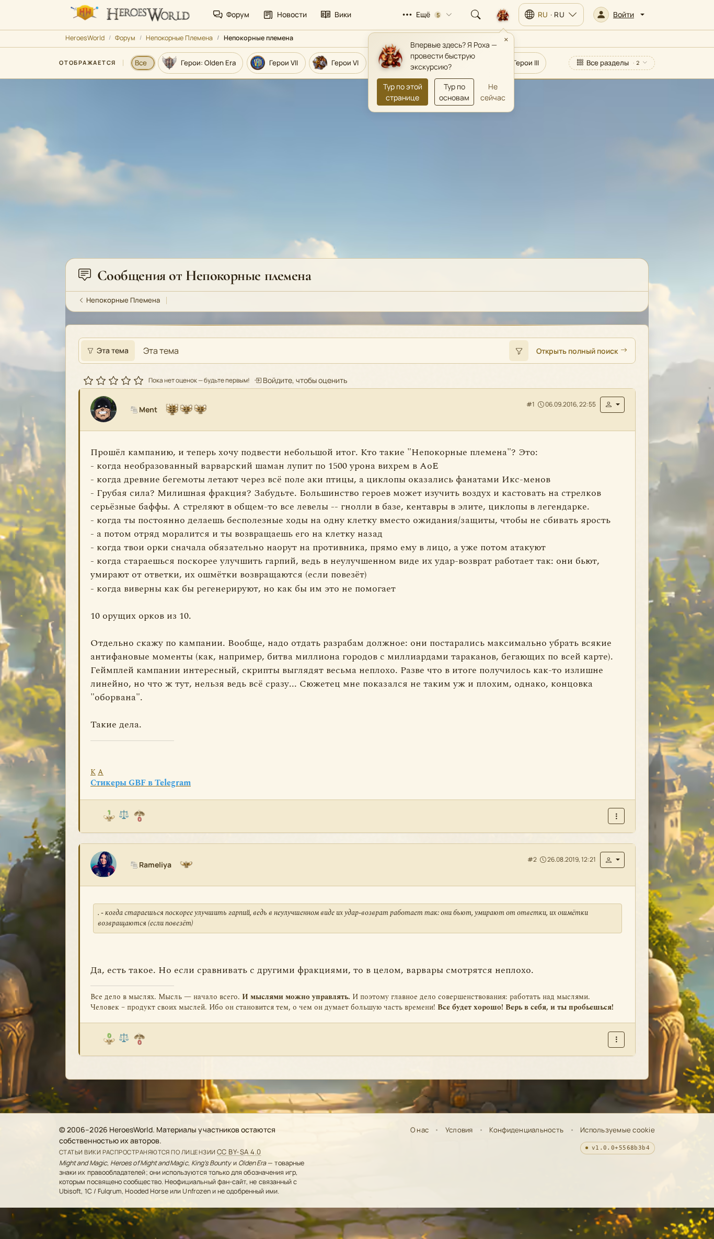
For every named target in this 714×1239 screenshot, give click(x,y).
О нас (419, 1129)
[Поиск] (475, 14)
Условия (459, 1129)
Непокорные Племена (179, 37)
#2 (532, 859)
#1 (530, 404)
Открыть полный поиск (577, 350)
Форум (125, 37)
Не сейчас (492, 92)
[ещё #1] (616, 816)
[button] (619, 14)
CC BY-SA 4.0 (239, 1151)
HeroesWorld (85, 37)
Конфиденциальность (526, 1129)
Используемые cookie (617, 1129)
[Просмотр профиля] (107, 409)
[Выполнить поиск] (518, 350)
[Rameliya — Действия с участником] (612, 859)
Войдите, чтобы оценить (304, 380)
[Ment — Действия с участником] (612, 404)
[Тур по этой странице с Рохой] (502, 14)
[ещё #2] (616, 1039)
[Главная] (129, 14)
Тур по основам (454, 92)
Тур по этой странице (402, 92)
